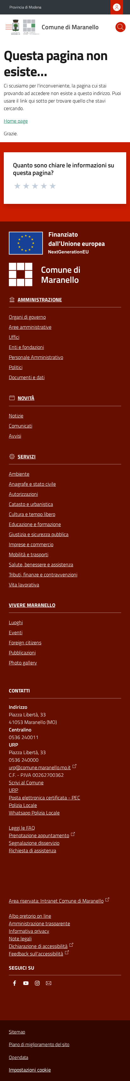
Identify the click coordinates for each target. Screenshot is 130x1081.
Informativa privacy (29, 931)
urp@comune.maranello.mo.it (40, 767)
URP (13, 790)
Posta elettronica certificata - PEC (44, 797)
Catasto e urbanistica (31, 504)
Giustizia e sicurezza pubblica (38, 534)
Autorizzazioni (23, 494)
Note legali (20, 938)
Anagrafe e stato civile (32, 484)
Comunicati (20, 425)
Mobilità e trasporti (28, 554)
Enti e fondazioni (26, 347)
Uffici (14, 337)
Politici (15, 367)
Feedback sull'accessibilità (36, 953)
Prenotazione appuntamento (39, 835)
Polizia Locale (23, 805)
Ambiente (19, 474)
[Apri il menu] (9, 27)
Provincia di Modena (25, 7)
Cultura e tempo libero (32, 514)
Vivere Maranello (32, 605)
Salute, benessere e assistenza (41, 564)
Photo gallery (23, 662)
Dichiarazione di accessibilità (38, 946)
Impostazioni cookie (30, 1069)
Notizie (16, 415)
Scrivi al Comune (26, 782)
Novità (26, 398)
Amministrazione (40, 300)
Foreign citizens (25, 642)
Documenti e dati (26, 377)
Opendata (18, 1057)
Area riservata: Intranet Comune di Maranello (56, 901)
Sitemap (17, 1031)
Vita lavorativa (24, 584)
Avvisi (15, 436)
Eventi (15, 632)
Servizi (27, 457)
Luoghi (16, 622)
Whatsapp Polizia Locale (34, 812)
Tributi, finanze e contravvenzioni (43, 574)
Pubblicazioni (22, 652)
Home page (16, 121)
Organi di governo (27, 317)
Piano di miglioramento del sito (39, 1044)
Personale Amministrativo (36, 357)
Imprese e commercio (31, 544)
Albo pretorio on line (30, 916)
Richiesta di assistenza (32, 850)
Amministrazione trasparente (39, 923)
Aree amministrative (30, 327)
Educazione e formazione (35, 524)
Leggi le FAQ (22, 828)
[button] (120, 27)
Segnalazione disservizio (34, 843)
